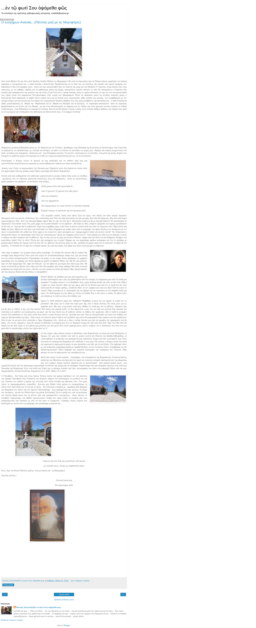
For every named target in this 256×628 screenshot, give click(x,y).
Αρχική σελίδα (64, 594)
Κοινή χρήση (8, 585)
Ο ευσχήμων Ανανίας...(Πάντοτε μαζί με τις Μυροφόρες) (41, 22)
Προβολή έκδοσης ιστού (64, 600)
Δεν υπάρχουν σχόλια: (80, 581)
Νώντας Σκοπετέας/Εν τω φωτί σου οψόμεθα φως (38, 607)
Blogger (67, 625)
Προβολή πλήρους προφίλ (12, 620)
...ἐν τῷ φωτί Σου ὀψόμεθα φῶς (34, 7)
